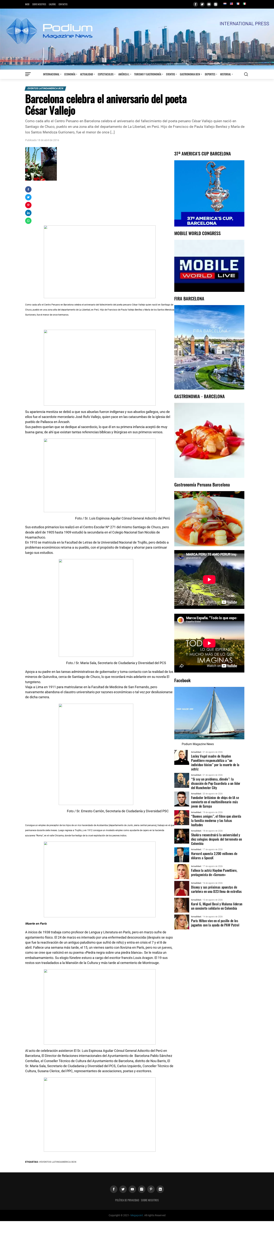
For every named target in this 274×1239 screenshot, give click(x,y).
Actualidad (86, 74)
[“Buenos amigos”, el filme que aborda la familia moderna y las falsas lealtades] (181, 817)
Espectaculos (106, 74)
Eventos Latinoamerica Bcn (45, 88)
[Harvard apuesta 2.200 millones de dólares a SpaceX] (181, 854)
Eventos (170, 74)
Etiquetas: (32, 1161)
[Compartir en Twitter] (28, 197)
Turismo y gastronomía (147, 74)
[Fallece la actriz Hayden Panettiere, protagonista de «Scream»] (181, 871)
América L (123, 74)
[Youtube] (209, 4)
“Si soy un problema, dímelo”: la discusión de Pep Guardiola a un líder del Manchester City (215, 783)
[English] (231, 3)
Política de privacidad (127, 1200)
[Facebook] (195, 4)
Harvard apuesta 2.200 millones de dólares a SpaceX (214, 855)
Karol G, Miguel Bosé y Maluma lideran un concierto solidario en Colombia (216, 906)
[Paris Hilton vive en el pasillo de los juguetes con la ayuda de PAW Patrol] (181, 922)
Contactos (63, 4)
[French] (238, 3)
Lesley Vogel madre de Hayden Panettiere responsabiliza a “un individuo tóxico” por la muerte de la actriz (215, 762)
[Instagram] (215, 4)
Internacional (51, 74)
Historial (225, 74)
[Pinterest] (151, 1189)
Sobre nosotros (39, 4)
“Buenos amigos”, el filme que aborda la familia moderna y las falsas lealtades (216, 820)
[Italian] (244, 3)
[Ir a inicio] (137, 39)
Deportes (210, 74)
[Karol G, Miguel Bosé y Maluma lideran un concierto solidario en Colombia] (181, 905)
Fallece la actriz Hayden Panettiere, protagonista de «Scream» (214, 872)
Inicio (27, 4)
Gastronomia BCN (190, 74)
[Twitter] (202, 4)
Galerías (52, 4)
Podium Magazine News (198, 744)
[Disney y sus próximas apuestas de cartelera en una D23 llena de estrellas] (181, 888)
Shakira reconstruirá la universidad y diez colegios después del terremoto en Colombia (216, 839)
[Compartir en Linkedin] (28, 213)
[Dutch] (224, 3)
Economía (69, 74)
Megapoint (136, 1215)
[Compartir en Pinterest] (28, 205)
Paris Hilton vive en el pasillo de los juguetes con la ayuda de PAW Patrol (215, 923)
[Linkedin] (160, 1189)
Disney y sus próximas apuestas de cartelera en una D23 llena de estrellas (216, 889)
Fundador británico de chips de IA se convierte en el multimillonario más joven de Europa (215, 802)
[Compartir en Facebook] (28, 189)
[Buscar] (246, 74)
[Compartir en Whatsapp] (28, 221)
